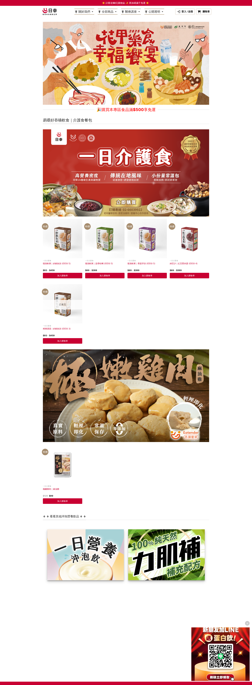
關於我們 (84, 11)
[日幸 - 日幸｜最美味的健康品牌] (49, 11)
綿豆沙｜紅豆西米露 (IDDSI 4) (183, 263)
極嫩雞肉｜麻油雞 (51, 489)
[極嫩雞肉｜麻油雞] (62, 464)
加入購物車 (62, 275)
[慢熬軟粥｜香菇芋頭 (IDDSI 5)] (147, 238)
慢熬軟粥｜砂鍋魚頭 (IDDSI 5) (57, 263)
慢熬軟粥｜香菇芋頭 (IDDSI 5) (141, 263)
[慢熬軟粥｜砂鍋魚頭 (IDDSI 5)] (62, 238)
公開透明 (154, 11)
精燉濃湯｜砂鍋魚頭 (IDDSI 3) (57, 328)
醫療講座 (131, 11)
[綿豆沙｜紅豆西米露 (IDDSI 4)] (189, 238)
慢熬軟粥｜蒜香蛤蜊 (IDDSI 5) (99, 263)
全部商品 (107, 11)
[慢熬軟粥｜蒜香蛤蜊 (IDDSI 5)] (105, 238)
